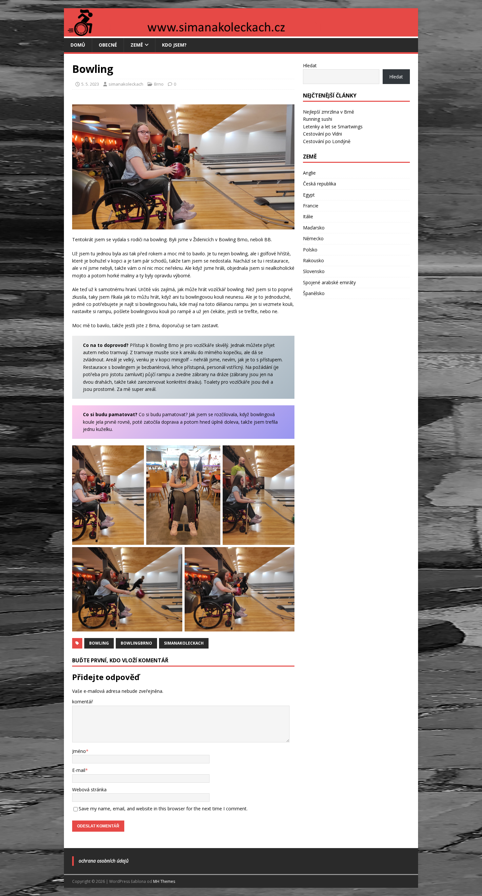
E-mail (78, 770)
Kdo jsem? (174, 45)
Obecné (108, 45)
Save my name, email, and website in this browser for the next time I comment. (163, 808)
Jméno (79, 751)
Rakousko (313, 260)
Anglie (309, 173)
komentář (82, 701)
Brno (159, 84)
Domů (77, 45)
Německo (313, 238)
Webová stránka (89, 789)
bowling (99, 643)
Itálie (308, 216)
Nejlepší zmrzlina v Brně (328, 112)
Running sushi (317, 119)
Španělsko (314, 293)
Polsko (310, 249)
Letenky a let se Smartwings (333, 126)
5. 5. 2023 (90, 84)
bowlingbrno (136, 643)
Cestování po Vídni (322, 134)
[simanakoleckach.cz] (241, 34)
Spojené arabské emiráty (329, 282)
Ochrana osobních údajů (104, 861)
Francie (310, 206)
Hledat (310, 65)
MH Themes (164, 881)
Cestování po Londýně (327, 141)
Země (137, 45)
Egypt (309, 195)
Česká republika (319, 184)
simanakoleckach (126, 84)
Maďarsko (314, 227)
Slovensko (314, 271)
